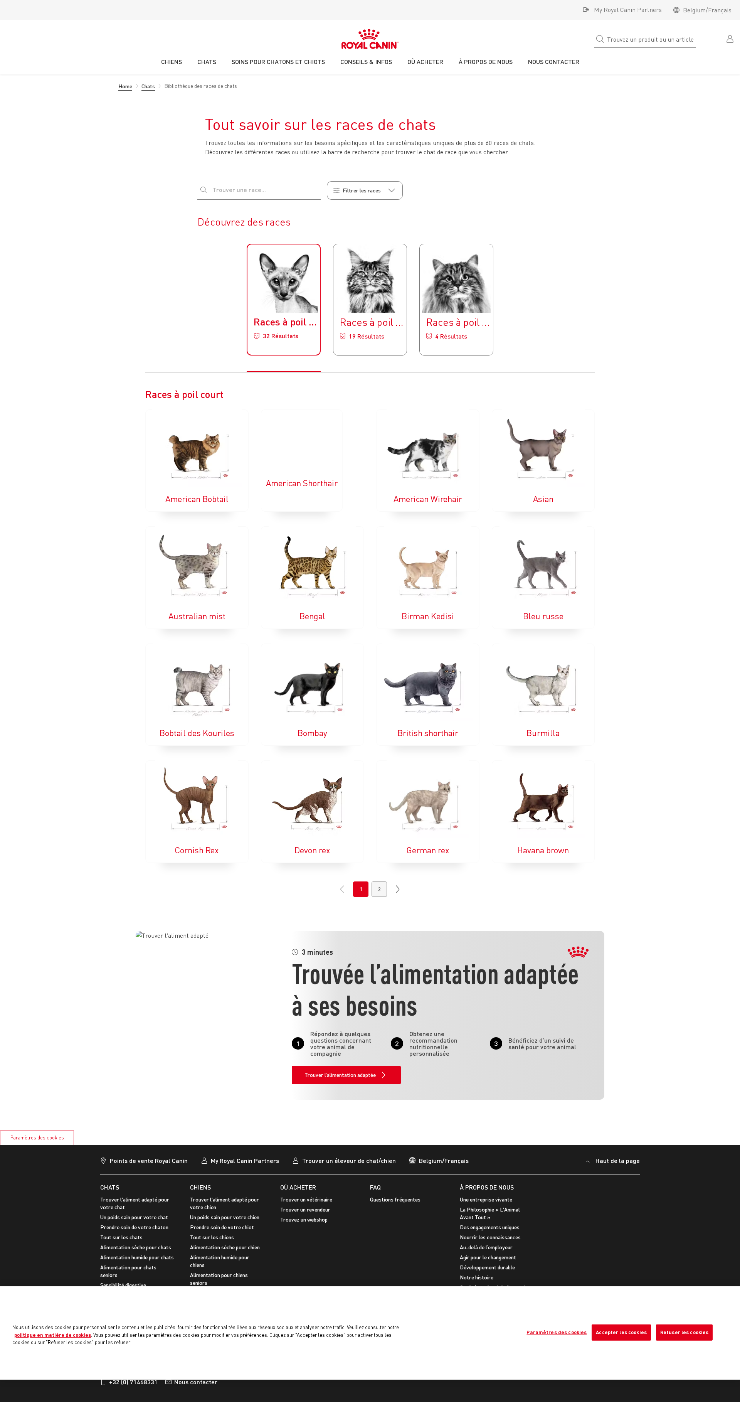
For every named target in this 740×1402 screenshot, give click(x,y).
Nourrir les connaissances (490, 1237)
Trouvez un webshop (304, 1219)
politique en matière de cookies (52, 1335)
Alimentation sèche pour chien (225, 1247)
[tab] (284, 300)
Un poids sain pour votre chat (134, 1217)
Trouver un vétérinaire (306, 1199)
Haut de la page (617, 1160)
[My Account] (731, 38)
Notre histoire (476, 1277)
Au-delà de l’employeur (486, 1247)
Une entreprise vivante (486, 1199)
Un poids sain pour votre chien (224, 1217)
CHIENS (200, 1187)
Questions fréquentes (395, 1199)
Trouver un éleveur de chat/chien (349, 1160)
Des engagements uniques (490, 1227)
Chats (109, 1187)
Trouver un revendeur (305, 1209)
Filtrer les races (362, 190)
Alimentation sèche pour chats (135, 1247)
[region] (370, 1333)
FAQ (375, 1187)
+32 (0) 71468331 (133, 1381)
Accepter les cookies (621, 1332)
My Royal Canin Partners (628, 9)
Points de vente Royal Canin (149, 1160)
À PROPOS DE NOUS (487, 1187)
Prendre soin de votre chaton (134, 1227)
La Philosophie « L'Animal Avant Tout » (490, 1213)
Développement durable (487, 1267)
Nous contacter (195, 1381)
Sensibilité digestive (123, 1285)
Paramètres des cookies (37, 1137)
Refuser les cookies (684, 1332)
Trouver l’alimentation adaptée (340, 1075)
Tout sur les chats (121, 1237)
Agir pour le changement (488, 1257)
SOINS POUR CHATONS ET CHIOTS (278, 61)
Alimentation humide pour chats (137, 1257)
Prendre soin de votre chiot (222, 1227)
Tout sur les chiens (212, 1237)
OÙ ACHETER (298, 1187)
